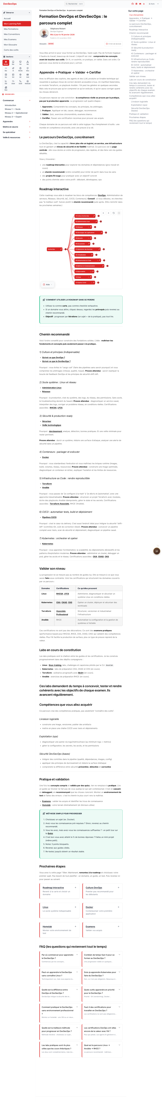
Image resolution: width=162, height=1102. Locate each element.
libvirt (80, 673)
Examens (46, 801)
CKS (107, 556)
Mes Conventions (12, 34)
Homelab (46, 805)
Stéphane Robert (57, 28)
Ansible (45, 487)
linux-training (55, 665)
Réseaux (46, 391)
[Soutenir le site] (156, 551)
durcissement (55, 431)
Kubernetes (47, 543)
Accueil (7, 18)
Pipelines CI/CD (49, 517)
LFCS (60, 408)
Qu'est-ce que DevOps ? (53, 357)
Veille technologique (51, 425)
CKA (95, 556)
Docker (45, 457)
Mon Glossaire (10, 44)
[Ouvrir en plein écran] (119, 213)
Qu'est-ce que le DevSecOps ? (56, 361)
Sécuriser (46, 421)
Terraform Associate (59, 503)
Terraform (47, 483)
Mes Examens (10, 39)
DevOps (102, 195)
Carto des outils (11, 50)
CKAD (101, 556)
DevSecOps (10, 3)
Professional (62, 614)
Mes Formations (11, 29)
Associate (61, 611)
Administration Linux (51, 388)
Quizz (50, 833)
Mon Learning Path (12, 24)
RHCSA (53, 408)
